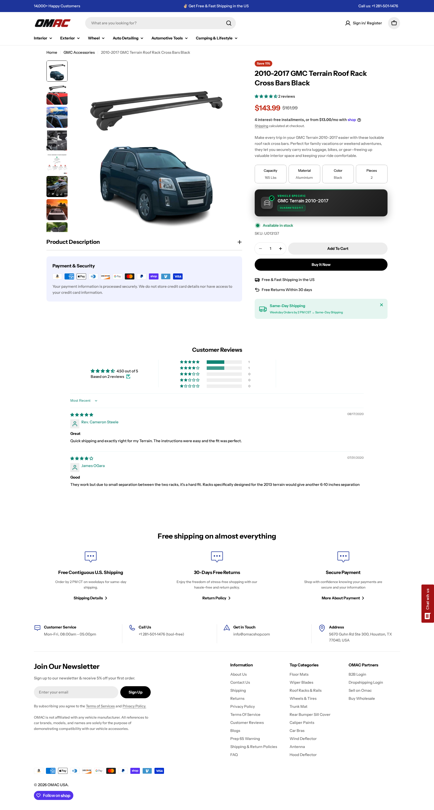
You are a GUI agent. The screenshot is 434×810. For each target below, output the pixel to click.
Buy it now (321, 264)
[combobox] (160, 23)
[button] (266, 96)
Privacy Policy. (134, 706)
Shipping (261, 126)
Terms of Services (100, 706)
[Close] (381, 305)
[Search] (229, 23)
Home (51, 52)
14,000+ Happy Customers (57, 6)
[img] (81, 414)
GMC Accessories (79, 52)
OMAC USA (57, 784)
